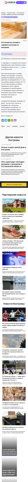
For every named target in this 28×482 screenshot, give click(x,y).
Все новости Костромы (11, 17)
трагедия (22, 126)
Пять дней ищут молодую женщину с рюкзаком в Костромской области (12, 164)
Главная (3, 12)
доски (8, 126)
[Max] (15, 120)
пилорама (14, 126)
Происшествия (11, 12)
